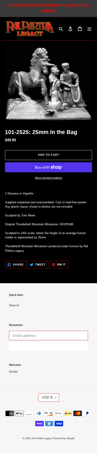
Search (14, 305)
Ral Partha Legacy (42, 438)
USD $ (47, 397)
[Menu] (89, 28)
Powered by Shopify (64, 438)
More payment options (48, 178)
